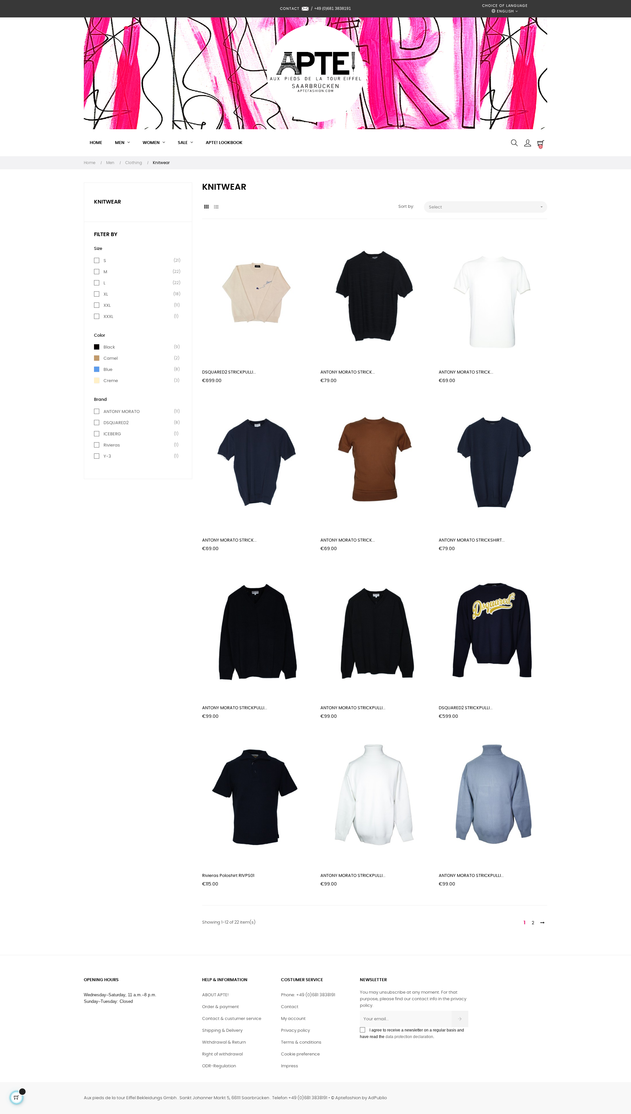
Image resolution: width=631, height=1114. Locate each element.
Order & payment (220, 1007)
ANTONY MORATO (122, 411)
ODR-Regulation (219, 1066)
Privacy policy (295, 1031)
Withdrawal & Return (224, 1042)
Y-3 (107, 456)
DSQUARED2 (116, 423)
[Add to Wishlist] (298, 241)
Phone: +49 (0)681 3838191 (308, 995)
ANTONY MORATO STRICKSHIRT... (472, 540)
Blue (108, 369)
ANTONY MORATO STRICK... (347, 372)
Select (486, 206)
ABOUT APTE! (215, 995)
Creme (111, 380)
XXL (107, 305)
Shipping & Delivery (222, 1031)
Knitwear (107, 202)
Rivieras (112, 445)
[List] (216, 207)
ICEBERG (112, 434)
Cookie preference (300, 1054)
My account (293, 1019)
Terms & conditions (301, 1042)
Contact (289, 1007)
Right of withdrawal (222, 1054)
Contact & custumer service (231, 1019)
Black (109, 347)
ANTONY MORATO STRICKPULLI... (234, 708)
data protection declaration (409, 1036)
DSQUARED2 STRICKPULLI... (229, 372)
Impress (289, 1066)
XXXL (108, 316)
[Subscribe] (460, 1019)
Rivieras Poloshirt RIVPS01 (228, 876)
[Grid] (206, 207)
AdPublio (377, 1098)
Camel (111, 358)
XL (106, 294)
